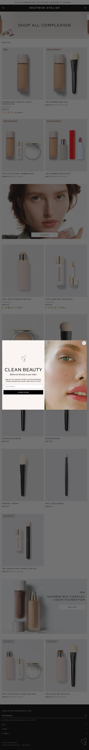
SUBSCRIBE (23, 392)
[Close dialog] (84, 343)
